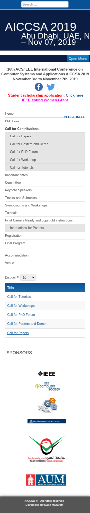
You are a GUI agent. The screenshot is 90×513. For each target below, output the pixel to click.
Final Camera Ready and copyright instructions (39, 220)
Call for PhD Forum (24, 152)
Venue (9, 263)
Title (10, 288)
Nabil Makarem (54, 504)
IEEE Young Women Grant (45, 100)
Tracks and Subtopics (21, 198)
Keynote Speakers (18, 190)
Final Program (15, 243)
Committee (13, 182)
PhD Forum (13, 121)
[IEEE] (46, 375)
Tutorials (11, 213)
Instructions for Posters (27, 228)
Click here (74, 95)
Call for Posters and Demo (29, 144)
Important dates (16, 175)
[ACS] (47, 412)
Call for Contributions (21, 129)
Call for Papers (21, 136)
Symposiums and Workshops (26, 205)
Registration (13, 235)
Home (9, 113)
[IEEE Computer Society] (47, 390)
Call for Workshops (24, 160)
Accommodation (16, 255)
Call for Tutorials (22, 167)
